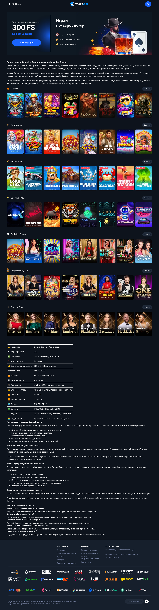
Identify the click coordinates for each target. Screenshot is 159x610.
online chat (123, 554)
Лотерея (60, 560)
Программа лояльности (66, 553)
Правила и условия (89, 550)
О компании (61, 550)
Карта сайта (86, 562)
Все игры (147, 88)
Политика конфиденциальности (90, 558)
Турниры (60, 557)
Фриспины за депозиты (66, 563)
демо (15, 111)
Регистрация (27, 42)
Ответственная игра (89, 553)
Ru (148, 4)
